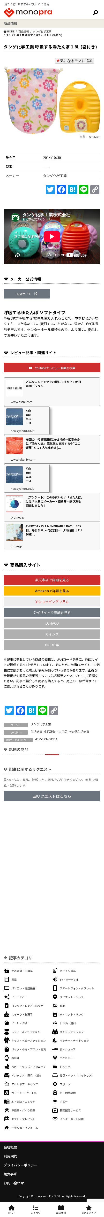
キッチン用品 (68, 971)
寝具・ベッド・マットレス (76, 1075)
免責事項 (10, 1173)
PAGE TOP (96, 1175)
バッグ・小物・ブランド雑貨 (28, 1049)
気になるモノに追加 (76, 61)
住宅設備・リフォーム (24, 1128)
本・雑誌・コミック (23, 1101)
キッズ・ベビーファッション (28, 1040)
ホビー (64, 1101)
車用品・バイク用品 (23, 1110)
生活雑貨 (36, 731)
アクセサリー (67, 1058)
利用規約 (10, 1156)
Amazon (94, 136)
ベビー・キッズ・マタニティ (28, 1067)
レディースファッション (25, 1032)
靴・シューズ (67, 1049)
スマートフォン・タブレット (77, 988)
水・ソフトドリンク (72, 1014)
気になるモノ (89, 1213)
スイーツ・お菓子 (22, 1014)
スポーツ (65, 1084)
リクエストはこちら (54, 796)
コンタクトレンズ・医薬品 (27, 1006)
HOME (11, 1213)
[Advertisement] (52, 863)
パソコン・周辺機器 (23, 988)
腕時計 (15, 1058)
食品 (62, 1006)
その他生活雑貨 (79, 731)
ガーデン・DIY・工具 (24, 1093)
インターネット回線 (72, 1119)
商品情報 (23, 31)
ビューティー (19, 997)
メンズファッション (72, 1032)
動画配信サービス (70, 1110)
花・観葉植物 (68, 1093)
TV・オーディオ (69, 979)
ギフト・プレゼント (23, 1119)
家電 (14, 979)
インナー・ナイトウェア (74, 1040)
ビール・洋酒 (19, 1023)
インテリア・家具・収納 (26, 1075)
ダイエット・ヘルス (72, 997)
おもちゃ (65, 1067)
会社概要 (10, 1147)
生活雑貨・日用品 (55, 731)
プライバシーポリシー (20, 1165)
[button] (27, 294)
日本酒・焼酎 (68, 1023)
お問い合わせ (14, 1182)
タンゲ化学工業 (42, 31)
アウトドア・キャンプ (24, 1084)
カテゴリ (35, 1213)
